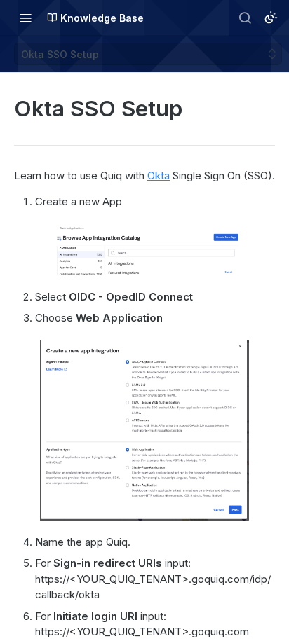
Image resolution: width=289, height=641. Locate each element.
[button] (144, 249)
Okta (158, 175)
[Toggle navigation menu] (25, 17)
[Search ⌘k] (245, 17)
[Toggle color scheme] (271, 17)
